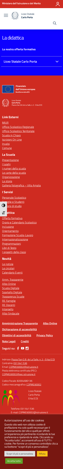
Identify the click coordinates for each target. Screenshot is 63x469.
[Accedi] (58, 4)
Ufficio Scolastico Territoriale (18, 131)
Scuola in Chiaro (11, 135)
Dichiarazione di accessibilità (19, 329)
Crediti (25, 341)
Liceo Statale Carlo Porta (20, 61)
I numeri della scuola (14, 168)
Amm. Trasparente (12, 279)
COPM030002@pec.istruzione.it (18, 374)
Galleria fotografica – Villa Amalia (21, 185)
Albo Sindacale (10, 313)
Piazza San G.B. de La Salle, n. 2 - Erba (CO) (33, 359)
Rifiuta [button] (42, 453)
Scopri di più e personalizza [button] (19, 453)
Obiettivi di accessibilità (16, 335)
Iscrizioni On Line (12, 139)
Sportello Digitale (12, 292)
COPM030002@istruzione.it (23, 367)
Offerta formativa (12, 218)
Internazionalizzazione (15, 239)
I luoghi (6, 164)
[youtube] (22, 348)
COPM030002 (33, 384)
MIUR (5, 122)
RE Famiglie (9, 301)
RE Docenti (8, 305)
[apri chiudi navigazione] (6, 16)
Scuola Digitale (10, 288)
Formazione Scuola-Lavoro (17, 235)
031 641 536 (20, 363)
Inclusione (8, 227)
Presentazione (10, 160)
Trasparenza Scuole (13, 296)
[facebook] (18, 348)
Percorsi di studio (12, 206)
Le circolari (8, 268)
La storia (7, 181)
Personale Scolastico (14, 197)
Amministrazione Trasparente (20, 323)
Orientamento (10, 231)
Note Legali (9, 341)
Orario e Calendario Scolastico (19, 222)
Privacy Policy (44, 335)
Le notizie (7, 264)
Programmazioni (11, 243)
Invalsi (6, 144)
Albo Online (9, 284)
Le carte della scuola (14, 173)
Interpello (7, 309)
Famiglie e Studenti (13, 202)
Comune (7, 148)
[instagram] (27, 348)
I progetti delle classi (14, 252)
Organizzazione (11, 177)
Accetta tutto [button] (14, 461)
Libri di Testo (9, 248)
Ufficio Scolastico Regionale (18, 127)
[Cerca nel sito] (54, 23)
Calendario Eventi (12, 272)
